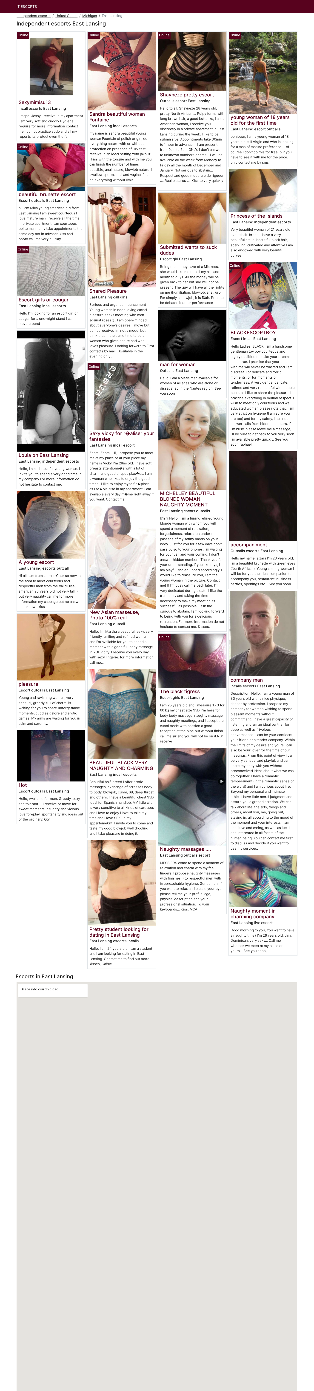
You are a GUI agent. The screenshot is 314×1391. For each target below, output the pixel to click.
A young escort (36, 562)
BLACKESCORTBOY (253, 332)
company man (247, 680)
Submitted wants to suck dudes (188, 250)
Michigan (89, 16)
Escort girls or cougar (44, 300)
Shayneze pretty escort (187, 95)
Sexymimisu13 (35, 102)
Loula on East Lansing (44, 455)
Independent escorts (34, 16)
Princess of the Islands (257, 216)
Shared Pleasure (108, 291)
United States (66, 16)
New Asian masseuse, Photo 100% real (114, 615)
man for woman (178, 364)
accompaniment (249, 545)
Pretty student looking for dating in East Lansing (118, 932)
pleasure (28, 684)
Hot (23, 785)
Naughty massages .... (185, 849)
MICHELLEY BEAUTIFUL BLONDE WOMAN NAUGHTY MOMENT (187, 499)
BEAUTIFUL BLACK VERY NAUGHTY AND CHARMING (121, 765)
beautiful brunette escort (47, 194)
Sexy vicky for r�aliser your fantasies (121, 436)
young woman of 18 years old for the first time (260, 120)
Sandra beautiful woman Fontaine (117, 117)
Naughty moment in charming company (253, 913)
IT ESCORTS (27, 6)
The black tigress (180, 691)
